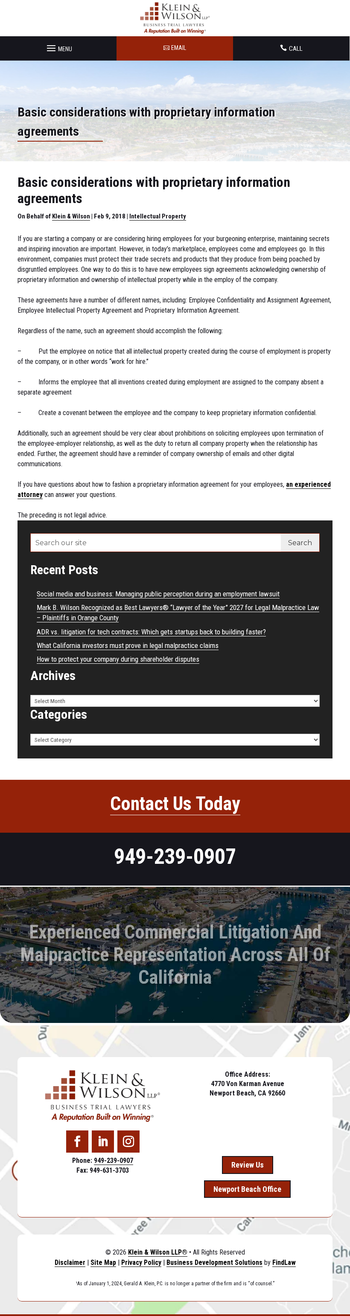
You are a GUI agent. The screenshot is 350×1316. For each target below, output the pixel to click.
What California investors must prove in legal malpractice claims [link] (128, 645)
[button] (58, 46)
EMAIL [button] (178, 47)
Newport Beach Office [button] (247, 1189)
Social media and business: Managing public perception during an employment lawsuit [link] (158, 594)
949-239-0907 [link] (175, 856)
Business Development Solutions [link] (214, 1262)
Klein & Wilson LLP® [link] (157, 1252)
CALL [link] (296, 48)
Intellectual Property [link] (157, 216)
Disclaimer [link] (70, 1262)
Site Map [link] (103, 1262)
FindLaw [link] (284, 1262)
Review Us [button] (247, 1164)
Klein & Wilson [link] (71, 216)
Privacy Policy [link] (141, 1262)
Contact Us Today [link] (175, 804)
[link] (175, 18)
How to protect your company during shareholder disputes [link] (118, 659)
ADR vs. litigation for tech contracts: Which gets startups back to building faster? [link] (151, 631)
